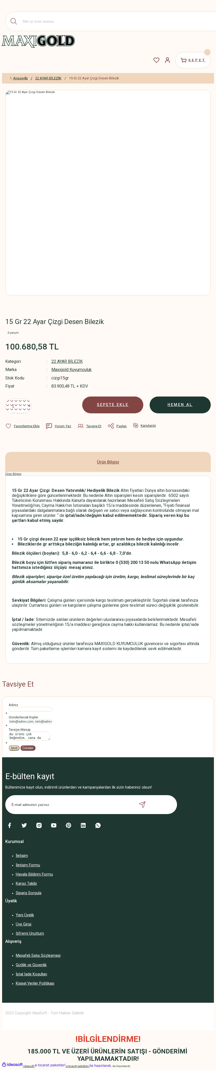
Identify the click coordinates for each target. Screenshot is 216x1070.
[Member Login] (167, 60)
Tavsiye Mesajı (20, 730)
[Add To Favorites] (22, 426)
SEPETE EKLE (113, 405)
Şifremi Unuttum (30, 933)
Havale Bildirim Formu (34, 874)
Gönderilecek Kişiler (23, 717)
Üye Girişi (23, 924)
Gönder (27, 748)
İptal (14, 748)
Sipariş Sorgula (28, 893)
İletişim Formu (28, 865)
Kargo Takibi (26, 883)
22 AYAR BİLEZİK (67, 361)
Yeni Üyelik (25, 915)
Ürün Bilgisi (108, 462)
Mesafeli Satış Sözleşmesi (38, 955)
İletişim (22, 855)
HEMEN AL (180, 405)
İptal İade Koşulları (31, 974)
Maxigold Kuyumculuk (71, 369)
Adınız (13, 705)
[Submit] (142, 804)
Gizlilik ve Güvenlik (31, 965)
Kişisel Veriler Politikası (35, 983)
